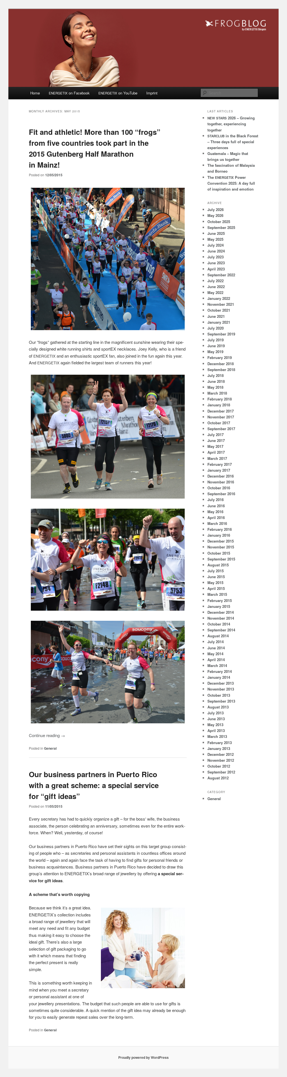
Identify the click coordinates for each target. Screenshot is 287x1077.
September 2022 (221, 274)
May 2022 (215, 292)
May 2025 (215, 239)
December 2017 (220, 411)
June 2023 (216, 262)
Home (35, 93)
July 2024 (215, 245)
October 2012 (218, 766)
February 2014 (219, 671)
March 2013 (217, 736)
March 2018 (217, 393)
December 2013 (220, 683)
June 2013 (216, 718)
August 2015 (218, 565)
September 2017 (221, 428)
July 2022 (215, 280)
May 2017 (215, 446)
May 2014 (215, 653)
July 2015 (215, 570)
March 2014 (217, 665)
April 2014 (216, 659)
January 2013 (218, 748)
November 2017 (220, 417)
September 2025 (221, 227)
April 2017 (216, 452)
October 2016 (218, 487)
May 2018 (215, 387)
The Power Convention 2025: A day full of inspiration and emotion (231, 183)
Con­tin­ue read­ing (47, 735)
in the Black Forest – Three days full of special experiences (232, 141)
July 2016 (215, 499)
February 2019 (219, 357)
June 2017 (216, 440)
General (50, 748)
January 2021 (218, 322)
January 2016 (218, 535)
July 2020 (215, 328)
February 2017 (219, 464)
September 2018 (221, 369)
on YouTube (117, 93)
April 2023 (216, 269)
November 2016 (220, 482)
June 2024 (216, 251)
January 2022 (218, 298)
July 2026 (215, 209)
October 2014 (218, 624)
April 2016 (216, 517)
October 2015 (218, 553)
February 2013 (219, 742)
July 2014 (215, 641)
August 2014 (218, 635)
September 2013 (221, 701)
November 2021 (220, 304)
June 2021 (216, 316)
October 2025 (218, 221)
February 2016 (219, 529)
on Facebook (69, 93)
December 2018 (220, 363)
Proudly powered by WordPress (143, 1057)
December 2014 (220, 612)
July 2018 (215, 375)
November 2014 (220, 618)
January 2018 (218, 404)
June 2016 (216, 505)
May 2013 (215, 724)
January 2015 (218, 606)
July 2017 (215, 434)
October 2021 (218, 310)
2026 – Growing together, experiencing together (231, 123)
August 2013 (218, 707)
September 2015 (221, 559)
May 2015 (215, 582)
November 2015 (220, 547)
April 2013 (216, 730)
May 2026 (215, 215)
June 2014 (216, 647)
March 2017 (217, 458)
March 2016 (217, 523)
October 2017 (218, 422)
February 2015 (219, 600)
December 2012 (220, 754)
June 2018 (216, 381)
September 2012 (221, 772)
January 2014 (218, 677)
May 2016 (215, 511)
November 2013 (220, 689)
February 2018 (219, 399)
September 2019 (221, 334)
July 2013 (215, 712)
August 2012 (218, 777)
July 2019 (215, 339)
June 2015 (216, 576)
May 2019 (215, 351)
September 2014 (221, 630)
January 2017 (218, 470)
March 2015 (217, 594)
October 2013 (218, 695)
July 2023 (215, 257)
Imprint (152, 93)
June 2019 (216, 345)
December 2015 (220, 541)
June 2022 (216, 286)
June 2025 (216, 233)
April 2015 (216, 588)
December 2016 (220, 476)
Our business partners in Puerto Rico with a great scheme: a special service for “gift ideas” (94, 785)
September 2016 (221, 493)
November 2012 (220, 760)
